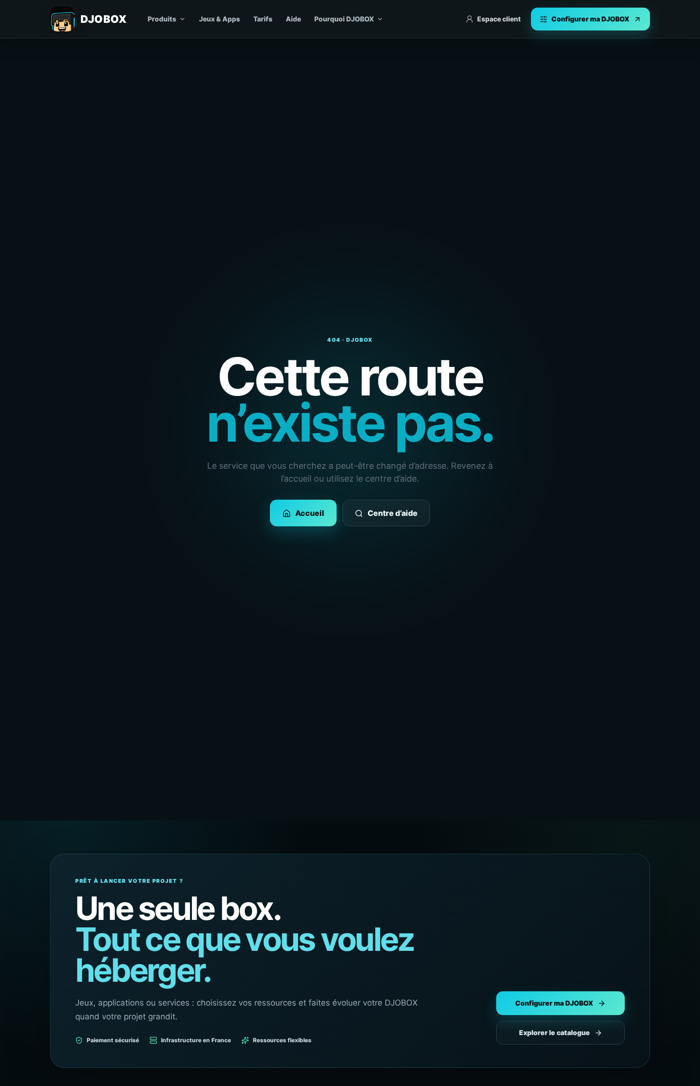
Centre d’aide (393, 513)
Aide (293, 19)
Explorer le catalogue (554, 1032)
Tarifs (262, 19)
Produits (162, 19)
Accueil (309, 513)
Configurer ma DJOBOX (554, 1003)
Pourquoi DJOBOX (344, 19)
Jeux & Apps (219, 19)
